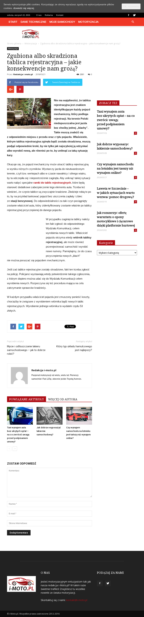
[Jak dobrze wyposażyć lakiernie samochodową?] (49, 416)
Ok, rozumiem (131, 6)
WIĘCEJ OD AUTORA (62, 399)
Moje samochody (62, 21)
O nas (38, 15)
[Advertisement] (96, 33)
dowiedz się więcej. (24, 8)
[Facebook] (128, 15)
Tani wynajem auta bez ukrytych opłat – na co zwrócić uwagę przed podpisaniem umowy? (18, 434)
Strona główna (14, 43)
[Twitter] (134, 15)
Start (13, 21)
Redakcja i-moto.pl (23, 74)
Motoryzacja (88, 21)
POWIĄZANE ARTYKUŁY (26, 399)
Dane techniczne (33, 21)
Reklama (49, 15)
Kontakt (59, 15)
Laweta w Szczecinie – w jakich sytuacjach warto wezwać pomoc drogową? (116, 193)
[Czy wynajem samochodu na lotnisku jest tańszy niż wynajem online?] (79, 416)
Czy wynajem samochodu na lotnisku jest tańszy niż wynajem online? (115, 168)
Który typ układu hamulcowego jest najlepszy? (74, 348)
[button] (133, 22)
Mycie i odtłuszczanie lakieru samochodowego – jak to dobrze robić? (26, 350)
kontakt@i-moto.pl (76, 600)
